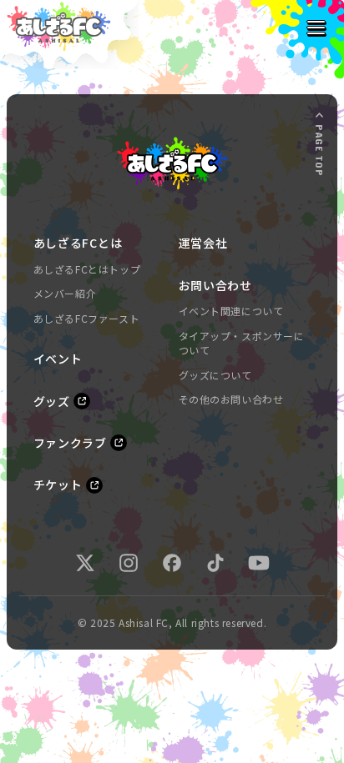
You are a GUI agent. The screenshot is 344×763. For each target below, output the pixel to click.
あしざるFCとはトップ (87, 269)
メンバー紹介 (65, 293)
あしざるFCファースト (86, 318)
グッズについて (215, 375)
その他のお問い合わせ (231, 399)
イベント (58, 358)
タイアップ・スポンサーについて (242, 343)
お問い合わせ (215, 285)
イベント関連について (231, 311)
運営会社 (203, 242)
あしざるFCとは (78, 242)
